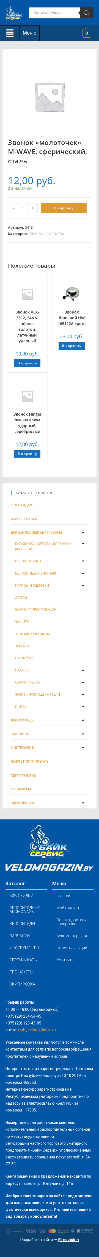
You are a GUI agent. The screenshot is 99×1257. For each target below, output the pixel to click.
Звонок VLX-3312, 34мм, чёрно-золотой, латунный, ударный (27, 326)
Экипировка (22, 802)
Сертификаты (23, 775)
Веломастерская (71, 936)
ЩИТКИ (21, 706)
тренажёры (21, 789)
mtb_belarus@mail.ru (37, 1030)
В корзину (64, 208)
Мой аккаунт (67, 908)
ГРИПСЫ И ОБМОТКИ (32, 585)
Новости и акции (71, 948)
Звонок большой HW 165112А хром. (72, 317)
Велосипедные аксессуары (36, 532)
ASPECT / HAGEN (24, 519)
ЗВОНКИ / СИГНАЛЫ (46, 233)
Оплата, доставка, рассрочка (72, 922)
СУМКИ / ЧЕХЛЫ (27, 682)
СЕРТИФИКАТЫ (23, 960)
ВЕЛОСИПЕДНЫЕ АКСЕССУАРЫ (25, 910)
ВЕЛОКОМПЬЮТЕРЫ (31, 561)
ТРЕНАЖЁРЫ (21, 972)
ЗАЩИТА (22, 621)
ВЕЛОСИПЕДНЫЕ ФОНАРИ (36, 573)
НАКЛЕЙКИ (24, 658)
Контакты (65, 960)
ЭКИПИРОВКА (22, 984)
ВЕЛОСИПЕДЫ (22, 924)
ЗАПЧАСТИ (20, 936)
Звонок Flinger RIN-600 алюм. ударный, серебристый (27, 422)
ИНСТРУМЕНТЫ (24, 948)
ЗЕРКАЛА (22, 646)
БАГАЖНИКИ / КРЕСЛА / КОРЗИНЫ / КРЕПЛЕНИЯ (43, 546)
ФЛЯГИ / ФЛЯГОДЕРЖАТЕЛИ (37, 694)
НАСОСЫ (22, 670)
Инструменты (24, 747)
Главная (63, 896)
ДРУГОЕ (21, 597)
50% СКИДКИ (22, 505)
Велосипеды (23, 720)
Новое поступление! (30, 761)
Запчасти (20, 734)
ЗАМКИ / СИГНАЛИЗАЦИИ (36, 609)
